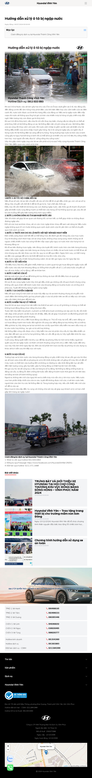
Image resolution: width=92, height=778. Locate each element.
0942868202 (53, 624)
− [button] (8, 749)
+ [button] (8, 746)
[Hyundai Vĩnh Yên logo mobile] (7, 3)
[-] (85, 30)
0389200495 (53, 628)
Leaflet (66, 766)
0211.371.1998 (32, 465)
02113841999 (54, 648)
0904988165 (53, 608)
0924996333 (53, 613)
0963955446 (53, 617)
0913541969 (53, 639)
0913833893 (53, 644)
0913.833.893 (34, 460)
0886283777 (53, 632)
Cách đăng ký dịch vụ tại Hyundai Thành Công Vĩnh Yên (35, 34)
